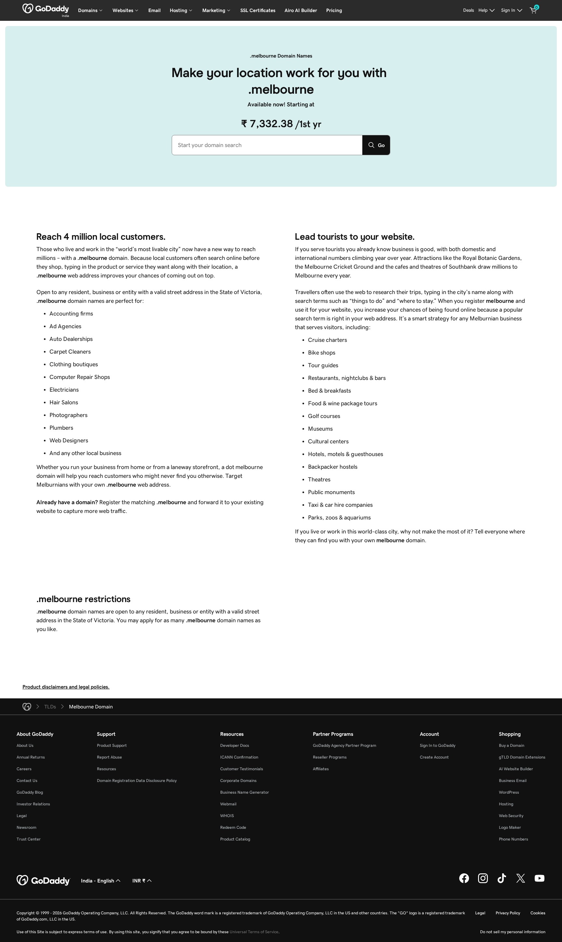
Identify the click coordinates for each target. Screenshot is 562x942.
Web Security (511, 816)
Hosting (506, 804)
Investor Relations (33, 804)
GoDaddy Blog (30, 792)
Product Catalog (235, 839)
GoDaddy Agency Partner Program (344, 745)
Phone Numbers (513, 839)
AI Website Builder (516, 769)
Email (154, 10)
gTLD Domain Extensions (522, 757)
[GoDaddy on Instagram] (483, 882)
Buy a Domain (511, 745)
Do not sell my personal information (512, 932)
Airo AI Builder (301, 10)
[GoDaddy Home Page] (44, 880)
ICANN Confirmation (239, 757)
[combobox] (267, 145)
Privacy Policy (508, 913)
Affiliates (321, 769)
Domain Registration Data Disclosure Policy (137, 780)
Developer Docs (234, 745)
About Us (25, 745)
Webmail (228, 804)
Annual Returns (31, 757)
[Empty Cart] (533, 10)
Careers (24, 769)
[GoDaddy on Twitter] (521, 882)
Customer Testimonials (241, 769)
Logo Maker (510, 827)
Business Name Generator (244, 792)
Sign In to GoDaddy (437, 745)
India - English (97, 880)
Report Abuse (109, 757)
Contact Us (27, 780)
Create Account (434, 757)
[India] (45, 8)
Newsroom (26, 827)
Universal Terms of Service (254, 932)
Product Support (112, 745)
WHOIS (227, 816)
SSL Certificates (257, 10)
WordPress (509, 792)
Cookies (537, 913)
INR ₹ (138, 880)
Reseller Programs (330, 757)
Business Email (513, 780)
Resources (106, 769)
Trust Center (29, 839)
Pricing (334, 10)
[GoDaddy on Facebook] (464, 882)
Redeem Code (233, 827)
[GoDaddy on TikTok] (502, 882)
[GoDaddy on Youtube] (539, 882)
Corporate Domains (238, 780)
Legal (22, 816)
